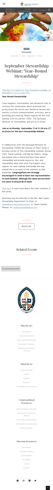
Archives (26, 468)
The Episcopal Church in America (26, 349)
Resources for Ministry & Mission (27, 414)
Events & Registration (24, 10)
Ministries (26, 382)
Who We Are (26, 325)
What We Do (26, 364)
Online (26, 49)
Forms (26, 464)
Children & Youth (26, 370)
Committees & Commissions (26, 386)
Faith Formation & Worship (26, 409)
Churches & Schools (26, 336)
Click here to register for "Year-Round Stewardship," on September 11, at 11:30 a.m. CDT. (26, 91)
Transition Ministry (26, 451)
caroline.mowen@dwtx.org (25, 207)
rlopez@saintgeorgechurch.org (16, 204)
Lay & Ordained (26, 456)
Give (35, 10)
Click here (6, 188)
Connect (42, 10)
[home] (29, 3)
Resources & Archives (10, 10)
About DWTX (26, 332)
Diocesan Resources (26, 441)
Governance (26, 447)
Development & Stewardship (26, 424)
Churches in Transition (27, 344)
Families (26, 378)
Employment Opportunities (26, 340)
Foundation (26, 460)
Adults (26, 374)
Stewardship (26, 52)
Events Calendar (26, 428)
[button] (8, 3)
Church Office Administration (26, 420)
